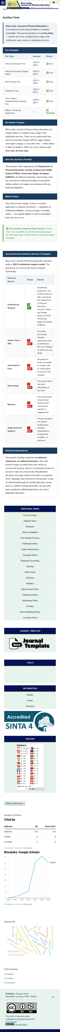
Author (30, 700)
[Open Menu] (3, 3)
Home (5, 9)
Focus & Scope (30, 515)
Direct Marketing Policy (30, 612)
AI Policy (30, 606)
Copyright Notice (30, 555)
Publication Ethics (30, 544)
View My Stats (21, 1024)
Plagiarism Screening (30, 561)
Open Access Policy (30, 589)
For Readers (9, 974)
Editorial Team (30, 521)
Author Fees (30, 572)
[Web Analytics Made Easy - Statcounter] (10, 1024)
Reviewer (30, 526)
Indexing (30, 566)
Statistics (30, 583)
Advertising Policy (30, 600)
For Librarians (9, 983)
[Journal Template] (30, 643)
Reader (30, 695)
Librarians (30, 706)
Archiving (30, 578)
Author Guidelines (30, 532)
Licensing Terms (30, 617)
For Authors (9, 978)
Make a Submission (14, 803)
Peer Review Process (30, 538)
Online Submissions (30, 549)
